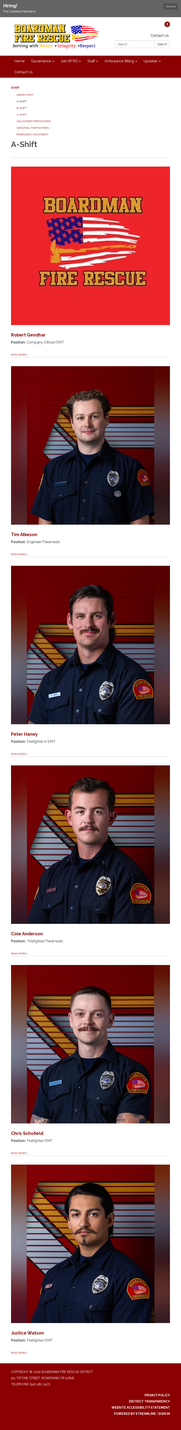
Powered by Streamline (135, 1413)
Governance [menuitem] (41, 61)
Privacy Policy (157, 1395)
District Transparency (149, 1401)
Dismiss (170, 6)
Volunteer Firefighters (34, 121)
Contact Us (160, 35)
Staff (15, 87)
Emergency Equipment (32, 134)
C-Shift (22, 114)
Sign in (164, 1413)
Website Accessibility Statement (140, 1407)
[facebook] (167, 26)
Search (162, 44)
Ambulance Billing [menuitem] (119, 61)
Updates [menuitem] (151, 61)
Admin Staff (25, 94)
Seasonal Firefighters (33, 127)
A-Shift (22, 101)
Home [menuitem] (19, 61)
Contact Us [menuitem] (23, 72)
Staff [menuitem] (91, 61)
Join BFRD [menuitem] (69, 61)
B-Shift (22, 108)
